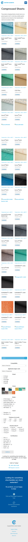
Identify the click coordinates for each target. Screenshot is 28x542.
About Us (14, 535)
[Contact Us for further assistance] (14, 503)
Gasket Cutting (14, 529)
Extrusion (14, 531)
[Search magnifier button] (26, 358)
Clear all (7, 452)
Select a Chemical (6, 365)
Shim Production (14, 533)
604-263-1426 (14, 465)
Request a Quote (14, 467)
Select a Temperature (7, 371)
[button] (25, 2)
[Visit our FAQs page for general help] (14, 494)
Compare (4, 43)
